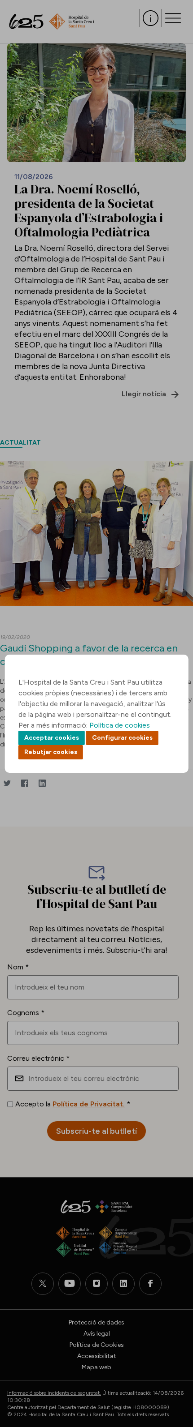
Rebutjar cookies (50, 752)
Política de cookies (119, 725)
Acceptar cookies (51, 737)
